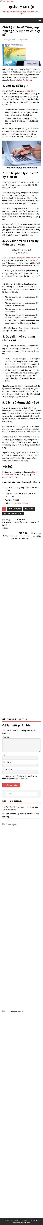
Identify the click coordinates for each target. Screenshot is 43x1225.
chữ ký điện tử (31, 91)
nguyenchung (23, 39)
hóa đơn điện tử (25, 80)
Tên (3, 755)
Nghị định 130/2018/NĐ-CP (26, 258)
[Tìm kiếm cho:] (21, 794)
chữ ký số (29, 509)
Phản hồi (5, 737)
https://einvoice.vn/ (20, 503)
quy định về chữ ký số (13, 513)
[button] (39, 20)
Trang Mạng (7, 769)
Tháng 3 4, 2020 (9, 39)
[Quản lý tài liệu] (6, 1)
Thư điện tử (6, 762)
